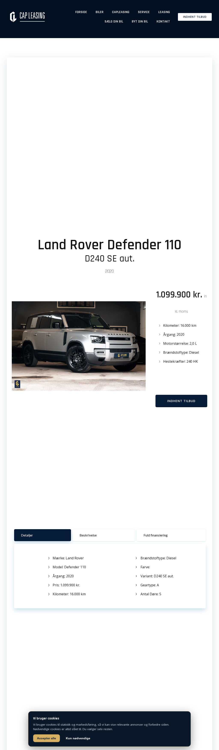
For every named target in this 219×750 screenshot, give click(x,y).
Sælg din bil (114, 21)
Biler (100, 12)
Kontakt (163, 21)
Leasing (164, 12)
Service (144, 12)
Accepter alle (46, 738)
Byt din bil (140, 21)
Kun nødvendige (78, 738)
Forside (81, 12)
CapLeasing (120, 12)
